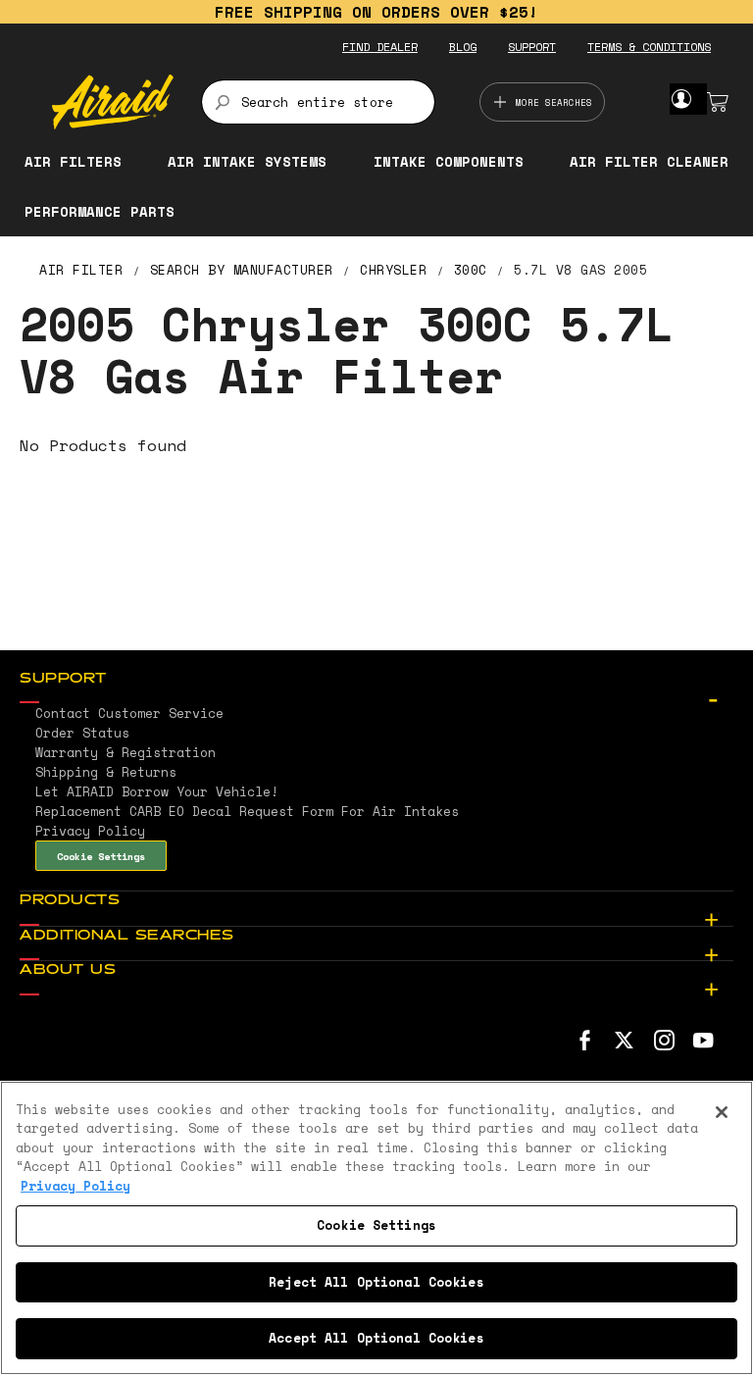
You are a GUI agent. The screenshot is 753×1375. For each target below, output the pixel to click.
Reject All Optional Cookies (376, 1282)
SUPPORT (532, 46)
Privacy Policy (75, 1186)
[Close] (721, 1112)
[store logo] (113, 102)
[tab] (376, 679)
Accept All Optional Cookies (376, 1338)
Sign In (681, 99)
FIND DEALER (380, 46)
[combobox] (318, 102)
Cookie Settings (101, 856)
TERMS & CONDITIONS (649, 46)
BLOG (463, 46)
